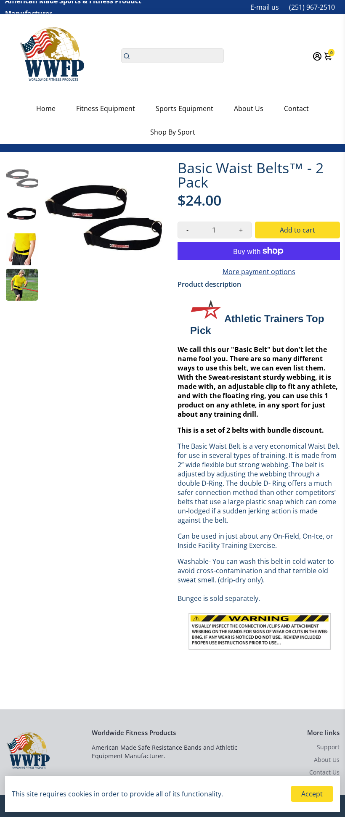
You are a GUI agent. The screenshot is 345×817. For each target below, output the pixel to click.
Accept (312, 793)
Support (328, 747)
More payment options (259, 271)
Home (46, 108)
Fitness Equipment (105, 108)
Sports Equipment (184, 108)
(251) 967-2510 (312, 7)
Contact (296, 108)
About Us (248, 108)
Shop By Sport (172, 132)
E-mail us (264, 7)
